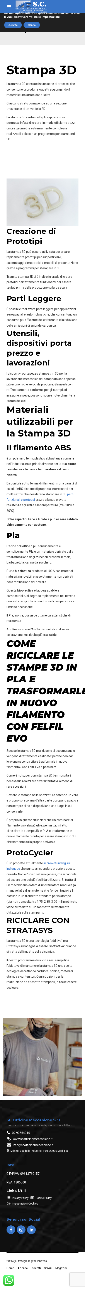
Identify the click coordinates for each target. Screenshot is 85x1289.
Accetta (12, 25)
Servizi (48, 1268)
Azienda (22, 1268)
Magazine (61, 1268)
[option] (42, 1057)
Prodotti (36, 1268)
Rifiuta (32, 25)
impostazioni (51, 17)
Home (10, 1268)
